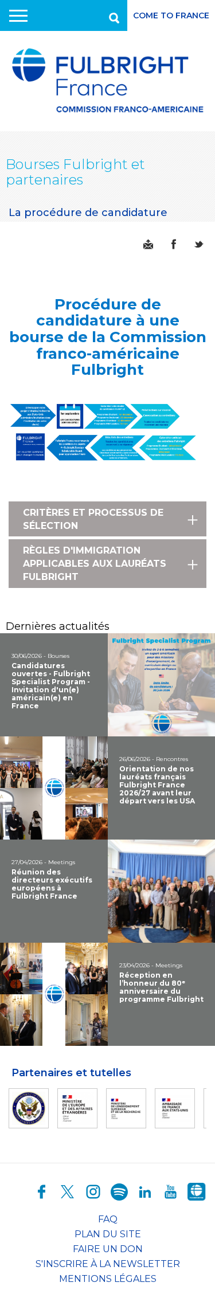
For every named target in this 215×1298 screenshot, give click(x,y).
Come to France (171, 15)
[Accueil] (107, 81)
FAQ (108, 1219)
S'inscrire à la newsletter (108, 1263)
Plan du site (108, 1234)
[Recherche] (113, 15)
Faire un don (108, 1249)
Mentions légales (108, 1278)
